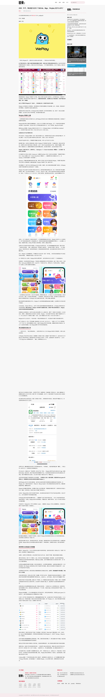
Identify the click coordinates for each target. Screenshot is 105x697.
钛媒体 (62, 683)
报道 (19, 10)
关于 (67, 2)
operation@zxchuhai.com (79, 674)
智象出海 (28, 695)
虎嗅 (66, 683)
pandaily (73, 683)
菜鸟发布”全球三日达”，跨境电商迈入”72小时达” (76, 33)
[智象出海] (22, 2)
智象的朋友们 (76, 9)
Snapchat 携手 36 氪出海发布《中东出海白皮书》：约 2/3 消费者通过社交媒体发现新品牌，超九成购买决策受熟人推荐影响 (76, 21)
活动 (60, 2)
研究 (64, 2)
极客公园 (34, 15)
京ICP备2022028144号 (54, 695)
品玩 (69, 683)
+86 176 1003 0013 (63, 672)
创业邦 (58, 683)
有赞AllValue (78, 683)
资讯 (56, 2)
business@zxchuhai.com (79, 672)
